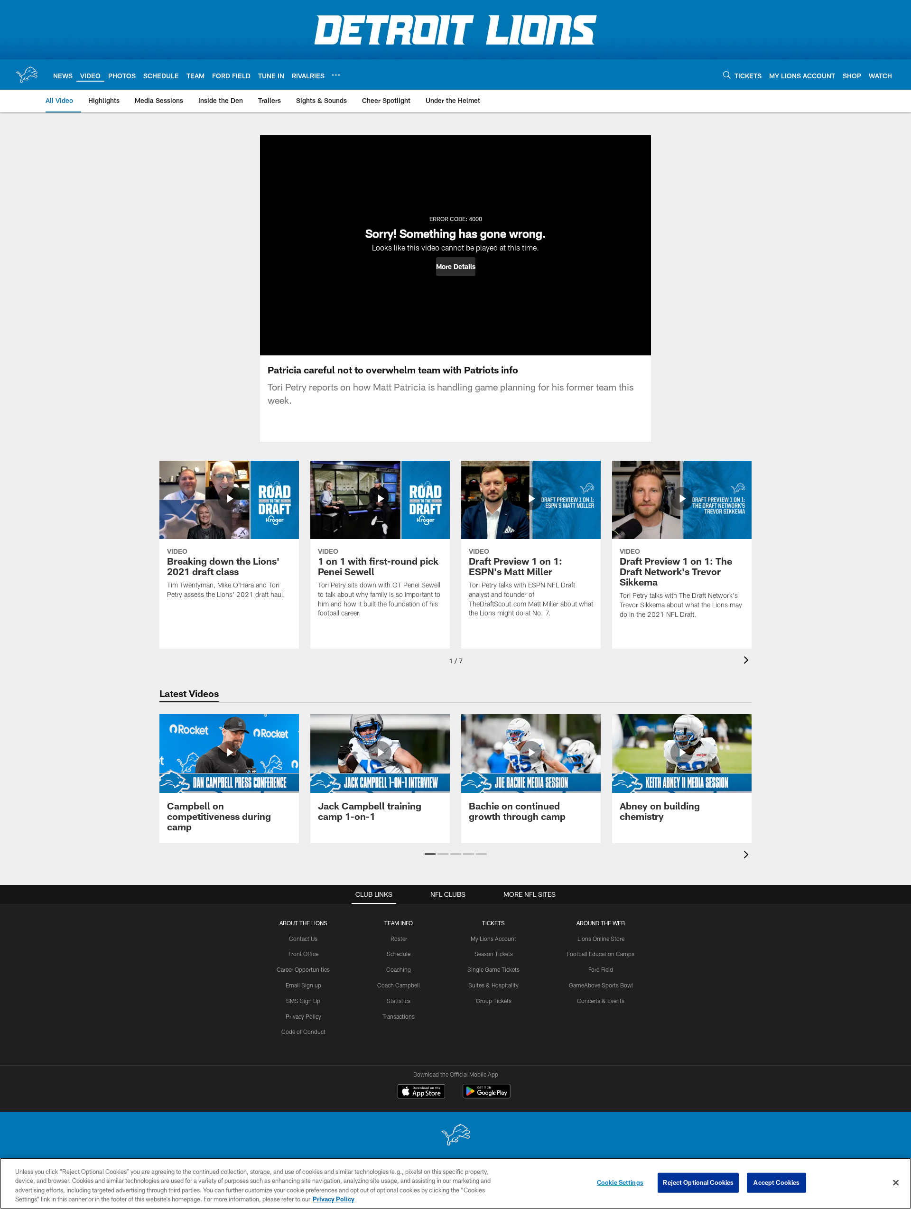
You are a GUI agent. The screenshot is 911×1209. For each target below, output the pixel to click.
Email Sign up (303, 985)
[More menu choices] (336, 75)
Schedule (398, 953)
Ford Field (600, 969)
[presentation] (748, 661)
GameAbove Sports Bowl (601, 985)
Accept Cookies (776, 1182)
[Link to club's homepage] (26, 74)
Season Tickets (493, 953)
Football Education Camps (600, 953)
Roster (398, 938)
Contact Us (303, 938)
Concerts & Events (600, 1000)
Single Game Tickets (493, 969)
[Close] (895, 1182)
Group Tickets (493, 1000)
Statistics (398, 1000)
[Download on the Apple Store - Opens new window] (421, 1092)
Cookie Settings (620, 1182)
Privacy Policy (303, 1016)
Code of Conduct (303, 1031)
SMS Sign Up (303, 1000)
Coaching (398, 969)
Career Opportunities (303, 969)
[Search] (727, 74)
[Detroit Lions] (455, 1135)
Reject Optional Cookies (698, 1182)
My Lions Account (493, 938)
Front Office (303, 953)
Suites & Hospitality (493, 985)
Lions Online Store (600, 938)
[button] (455, 266)
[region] (455, 1183)
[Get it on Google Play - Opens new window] (486, 1095)
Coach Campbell (398, 985)
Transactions (398, 1016)
